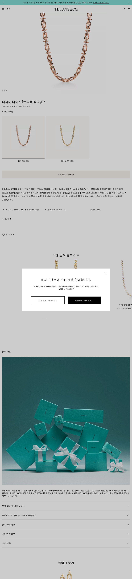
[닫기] (105, 273)
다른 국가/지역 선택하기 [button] (48, 300)
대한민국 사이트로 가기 (84, 300)
